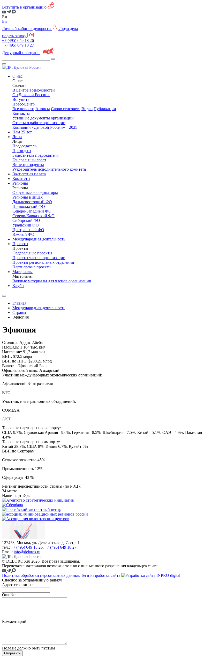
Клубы (18, 285)
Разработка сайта (105, 575)
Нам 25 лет (22, 132)
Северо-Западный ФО (31, 211)
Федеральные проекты (32, 253)
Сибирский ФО (26, 220)
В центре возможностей (33, 90)
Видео (87, 109)
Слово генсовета (65, 109)
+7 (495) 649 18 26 (18, 40)
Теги (85, 575)
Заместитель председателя (35, 155)
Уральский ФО (25, 225)
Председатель (24, 146)
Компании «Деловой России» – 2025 (44, 127)
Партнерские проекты (31, 267)
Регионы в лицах (27, 197)
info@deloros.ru (27, 552)
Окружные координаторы (35, 192)
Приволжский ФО (28, 206)
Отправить (12, 653)
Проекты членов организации (38, 257)
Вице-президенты (28, 164)
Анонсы (42, 109)
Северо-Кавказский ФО (33, 216)
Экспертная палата (29, 174)
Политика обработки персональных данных (41, 575)
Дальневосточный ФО (32, 202)
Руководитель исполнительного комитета (49, 169)
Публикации (105, 109)
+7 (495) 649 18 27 (18, 45)
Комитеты (21, 178)
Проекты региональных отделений (43, 262)
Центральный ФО (28, 230)
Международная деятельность (38, 239)
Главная (19, 303)
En (4, 21)
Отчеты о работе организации (38, 122)
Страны (19, 312)
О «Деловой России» (31, 95)
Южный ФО (23, 234)
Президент (21, 150)
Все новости (23, 109)
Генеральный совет (29, 160)
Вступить (20, 99)
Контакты (21, 113)
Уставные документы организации (43, 118)
